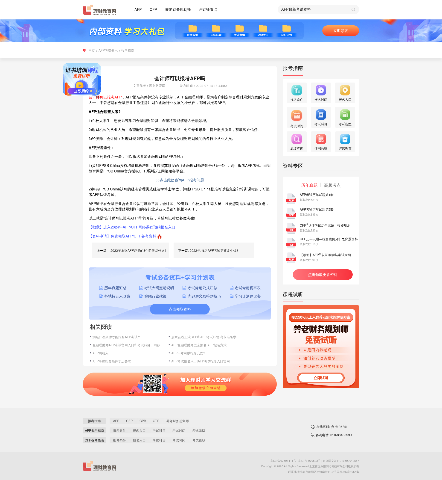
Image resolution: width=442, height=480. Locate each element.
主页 (91, 50)
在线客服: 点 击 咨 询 (331, 426)
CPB (143, 420)
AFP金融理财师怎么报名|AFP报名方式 (199, 345)
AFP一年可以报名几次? (188, 353)
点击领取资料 (180, 309)
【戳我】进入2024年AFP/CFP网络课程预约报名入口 (132, 227)
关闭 (107, 106)
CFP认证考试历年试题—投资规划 (325, 225)
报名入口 (139, 430)
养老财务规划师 (178, 9)
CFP (153, 9)
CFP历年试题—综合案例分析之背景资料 (329, 239)
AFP (138, 9)
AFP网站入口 (102, 353)
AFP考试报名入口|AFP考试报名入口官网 (200, 361)
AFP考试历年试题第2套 (317, 209)
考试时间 (178, 430)
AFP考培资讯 (108, 50)
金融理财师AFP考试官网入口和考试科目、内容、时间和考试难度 (128, 345)
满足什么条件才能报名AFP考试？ (117, 337)
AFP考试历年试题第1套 (317, 194)
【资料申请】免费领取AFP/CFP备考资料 (122, 236)
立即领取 (340, 30)
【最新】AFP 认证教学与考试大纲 (325, 254)
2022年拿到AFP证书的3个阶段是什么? (138, 250)
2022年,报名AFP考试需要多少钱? (214, 250)
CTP (156, 420)
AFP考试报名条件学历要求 (112, 361)
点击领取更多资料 (322, 274)
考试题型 (198, 430)
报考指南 (127, 50)
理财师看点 (208, 9)
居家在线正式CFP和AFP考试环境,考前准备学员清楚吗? (207, 337)
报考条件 (119, 430)
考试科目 (159, 430)
